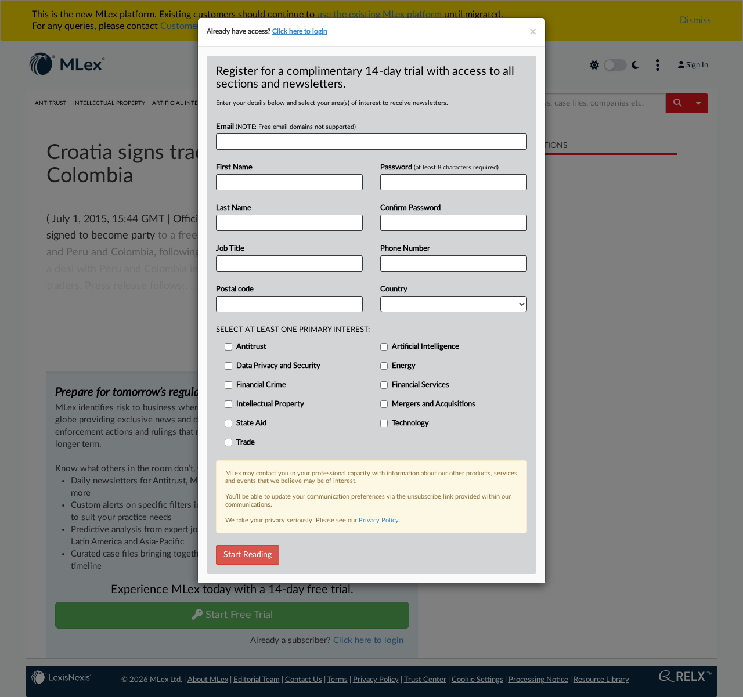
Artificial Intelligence (425, 347)
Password (439, 167)
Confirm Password (410, 208)
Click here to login (299, 31)
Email (286, 127)
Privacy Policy (379, 520)
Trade (245, 442)
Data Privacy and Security (278, 366)
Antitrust (251, 347)
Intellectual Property (270, 404)
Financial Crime (261, 385)
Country (393, 289)
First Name (234, 167)
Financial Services (420, 385)
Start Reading (247, 555)
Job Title (230, 248)
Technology (410, 423)
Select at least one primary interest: (293, 330)
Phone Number (405, 248)
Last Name (233, 208)
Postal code (235, 289)
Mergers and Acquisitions (433, 404)
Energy (404, 366)
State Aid (251, 423)
